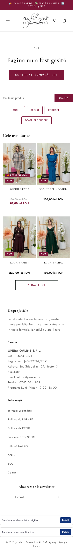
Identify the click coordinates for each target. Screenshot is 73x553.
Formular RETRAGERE (22, 437)
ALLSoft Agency (48, 542)
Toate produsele (36, 120)
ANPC (12, 455)
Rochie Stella (20, 189)
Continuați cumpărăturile (36, 75)
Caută (63, 98)
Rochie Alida (53, 262)
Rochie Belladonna (53, 189)
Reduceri (54, 110)
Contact (12, 472)
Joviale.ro (20, 542)
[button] (8, 20)
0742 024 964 (29, 382)
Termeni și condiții (20, 411)
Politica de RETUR (19, 428)
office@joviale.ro (28, 377)
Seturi (35, 110)
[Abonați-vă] (57, 497)
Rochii (16, 110)
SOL (10, 464)
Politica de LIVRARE (20, 419)
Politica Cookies (18, 446)
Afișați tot (37, 285)
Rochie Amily (19, 262)
